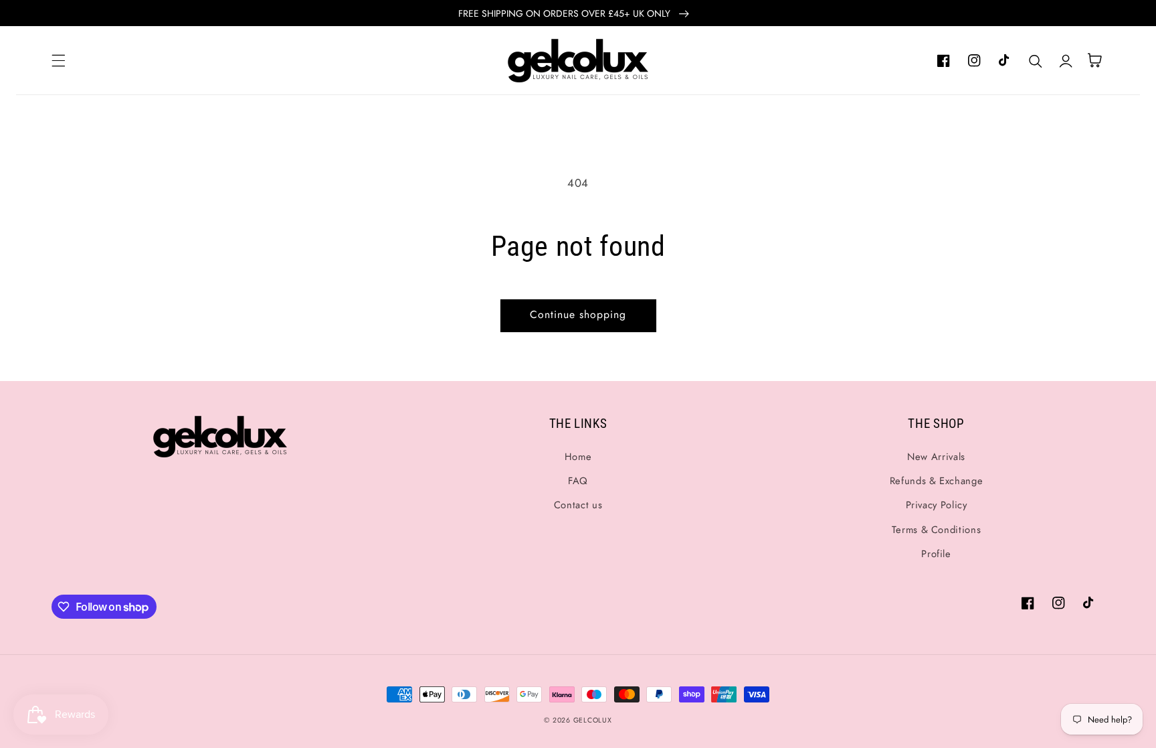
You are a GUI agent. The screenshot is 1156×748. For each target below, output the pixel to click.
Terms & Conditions (936, 529)
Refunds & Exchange (936, 480)
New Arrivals (936, 456)
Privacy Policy (936, 505)
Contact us (578, 505)
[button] (58, 60)
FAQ (578, 480)
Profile (936, 553)
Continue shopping (578, 314)
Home (578, 456)
